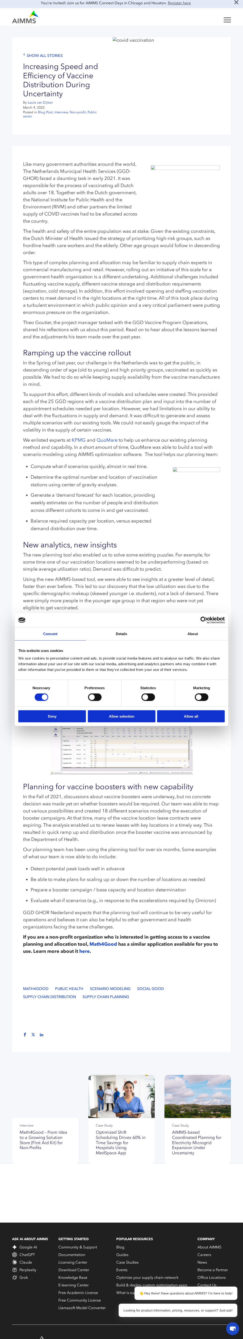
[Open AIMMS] (232, 1328)
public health (69, 988)
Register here (179, 2)
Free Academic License (78, 1292)
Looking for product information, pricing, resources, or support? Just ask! (178, 1310)
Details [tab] (121, 634)
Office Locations (211, 1277)
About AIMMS (209, 1247)
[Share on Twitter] (33, 1035)
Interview (61, 112)
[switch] (95, 697)
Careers (204, 1254)
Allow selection (121, 716)
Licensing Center (72, 1262)
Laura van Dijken (40, 103)
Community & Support (77, 1247)
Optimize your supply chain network (147, 1277)
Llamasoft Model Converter (82, 1307)
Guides (122, 1254)
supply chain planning (106, 997)
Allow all (191, 716)
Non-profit (78, 112)
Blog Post (45, 112)
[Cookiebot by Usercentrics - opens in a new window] (204, 620)
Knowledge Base (72, 1277)
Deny (52, 716)
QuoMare (107, 440)
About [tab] (192, 634)
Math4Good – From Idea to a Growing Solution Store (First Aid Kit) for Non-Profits (43, 1140)
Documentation (71, 1254)
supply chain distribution (49, 997)
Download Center (73, 1269)
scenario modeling (110, 988)
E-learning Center (73, 1285)
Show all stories (45, 55)
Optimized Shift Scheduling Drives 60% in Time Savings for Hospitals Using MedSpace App (120, 1142)
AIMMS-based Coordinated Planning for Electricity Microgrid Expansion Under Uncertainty (196, 1142)
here (84, 951)
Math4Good (103, 944)
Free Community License (79, 1300)
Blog (120, 1247)
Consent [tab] (50, 634)
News (202, 1262)
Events (121, 1269)
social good (150, 988)
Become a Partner (212, 1269)
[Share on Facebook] (25, 1035)
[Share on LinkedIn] (42, 1035)
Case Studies (127, 1262)
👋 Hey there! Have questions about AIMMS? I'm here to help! (186, 1293)
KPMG (79, 440)
